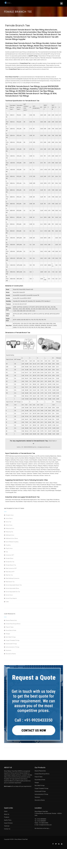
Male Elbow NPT (10, 571)
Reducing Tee (9, 531)
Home (5, 811)
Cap (7, 551)
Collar (7, 601)
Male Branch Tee (10, 581)
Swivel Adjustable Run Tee (13, 591)
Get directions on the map (42, 828)
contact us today (21, 82)
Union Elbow (9, 518)
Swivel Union (9, 595)
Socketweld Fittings (11, 643)
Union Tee (8, 521)
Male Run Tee (9, 575)
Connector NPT (10, 555)
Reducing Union (10, 528)
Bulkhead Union (10, 535)
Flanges (8, 633)
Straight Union (10, 515)
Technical (6, 826)
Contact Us (7, 829)
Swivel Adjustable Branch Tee (14, 585)
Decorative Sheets (11, 653)
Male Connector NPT (11, 568)
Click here (51, 441)
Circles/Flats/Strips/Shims (13, 623)
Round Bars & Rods (11, 630)
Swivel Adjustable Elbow (12, 588)
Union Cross (9, 525)
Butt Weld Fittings (11, 637)
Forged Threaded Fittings (12, 640)
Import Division (8, 823)
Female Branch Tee (11, 565)
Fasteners (8, 650)
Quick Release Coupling (12, 541)
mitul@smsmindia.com (45, 824)
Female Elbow (9, 558)
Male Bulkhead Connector (12, 578)
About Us (6, 814)
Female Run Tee (10, 561)
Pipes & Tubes (9, 627)
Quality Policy (7, 820)
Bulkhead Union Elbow (12, 538)
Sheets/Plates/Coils (11, 620)
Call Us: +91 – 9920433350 (24, 447)
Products (6, 817)
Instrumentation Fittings (12, 647)
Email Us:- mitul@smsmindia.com (40, 447)
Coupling (8, 545)
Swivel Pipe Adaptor (11, 598)
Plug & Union (9, 548)
